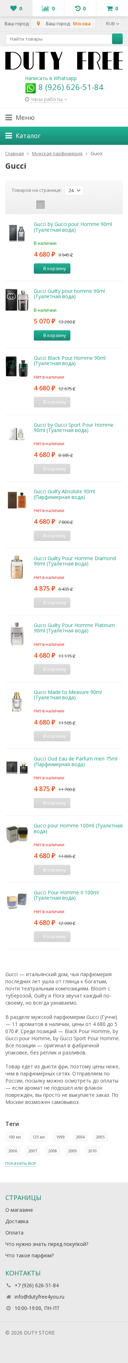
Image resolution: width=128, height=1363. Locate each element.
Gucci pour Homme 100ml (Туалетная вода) (78, 828)
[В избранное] (89, 268)
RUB (111, 23)
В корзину (54, 268)
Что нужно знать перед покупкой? (46, 1244)
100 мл (15, 1137)
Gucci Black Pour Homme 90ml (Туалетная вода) (70, 360)
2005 (100, 1137)
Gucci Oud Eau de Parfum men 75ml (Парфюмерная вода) (75, 761)
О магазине (19, 1209)
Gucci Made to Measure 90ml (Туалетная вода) (68, 695)
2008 (52, 1150)
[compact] (40, 204)
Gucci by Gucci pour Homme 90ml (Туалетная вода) (73, 227)
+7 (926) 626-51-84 (37, 1285)
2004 (80, 1137)
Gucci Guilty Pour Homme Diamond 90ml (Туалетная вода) (75, 561)
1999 (60, 1137)
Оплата (14, 1232)
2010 (92, 1150)
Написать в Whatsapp (51, 78)
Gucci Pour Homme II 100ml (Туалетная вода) (66, 895)
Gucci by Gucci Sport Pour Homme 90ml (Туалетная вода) (73, 427)
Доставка (16, 1221)
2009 (72, 1150)
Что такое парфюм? (29, 1255)
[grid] (18, 204)
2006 (13, 1150)
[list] (29, 204)
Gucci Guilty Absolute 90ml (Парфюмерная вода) (64, 494)
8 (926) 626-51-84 (69, 86)
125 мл (38, 1137)
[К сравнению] (78, 268)
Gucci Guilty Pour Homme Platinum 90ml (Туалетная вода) (74, 628)
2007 (32, 1150)
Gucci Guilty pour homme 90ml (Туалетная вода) (69, 294)
